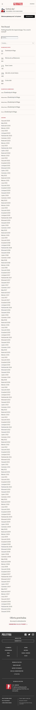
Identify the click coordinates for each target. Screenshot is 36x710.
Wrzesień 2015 (5, 340)
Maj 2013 (4, 410)
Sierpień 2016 (5, 312)
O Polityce (17, 674)
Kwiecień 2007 (5, 591)
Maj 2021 (4, 175)
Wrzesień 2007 (6, 579)
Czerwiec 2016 (5, 317)
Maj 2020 (4, 200)
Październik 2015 (6, 337)
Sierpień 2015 (5, 342)
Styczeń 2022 (5, 160)
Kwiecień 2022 (5, 153)
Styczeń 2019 (5, 240)
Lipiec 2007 (5, 584)
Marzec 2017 (5, 295)
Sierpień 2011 (5, 462)
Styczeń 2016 (5, 330)
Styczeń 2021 (5, 185)
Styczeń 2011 (5, 479)
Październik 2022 (6, 148)
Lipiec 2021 (4, 170)
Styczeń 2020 (5, 210)
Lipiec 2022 (5, 150)
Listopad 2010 (5, 484)
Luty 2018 (4, 268)
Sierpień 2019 (5, 223)
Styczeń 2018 (5, 270)
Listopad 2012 (5, 425)
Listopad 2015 (5, 335)
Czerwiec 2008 (6, 557)
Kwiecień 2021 (5, 178)
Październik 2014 (6, 367)
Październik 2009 (6, 517)
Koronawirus (8, 650)
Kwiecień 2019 (5, 233)
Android (17, 685)
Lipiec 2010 (5, 494)
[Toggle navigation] (2, 3)
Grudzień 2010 (5, 482)
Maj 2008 (4, 559)
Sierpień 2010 (5, 492)
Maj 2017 (4, 290)
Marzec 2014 (5, 385)
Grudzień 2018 (5, 243)
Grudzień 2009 (6, 512)
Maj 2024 (4, 123)
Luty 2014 (4, 387)
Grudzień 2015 (5, 332)
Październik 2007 (6, 577)
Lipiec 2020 (5, 195)
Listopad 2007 (5, 574)
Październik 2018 (6, 248)
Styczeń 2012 (5, 449)
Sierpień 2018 (5, 253)
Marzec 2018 (5, 265)
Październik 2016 (6, 307)
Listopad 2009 (5, 514)
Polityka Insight (6, 700)
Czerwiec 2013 (5, 407)
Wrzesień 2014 (5, 370)
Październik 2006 (6, 606)
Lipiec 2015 (4, 345)
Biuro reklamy (17, 665)
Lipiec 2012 (4, 435)
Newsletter (18, 638)
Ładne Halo (28, 698)
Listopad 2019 (5, 215)
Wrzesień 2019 (5, 220)
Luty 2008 (4, 567)
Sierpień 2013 (5, 402)
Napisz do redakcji (17, 668)
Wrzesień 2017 (5, 280)
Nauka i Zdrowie (26, 653)
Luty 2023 (4, 146)
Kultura (26, 650)
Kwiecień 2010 (5, 502)
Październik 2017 (6, 278)
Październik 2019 (6, 218)
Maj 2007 (4, 589)
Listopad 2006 (5, 604)
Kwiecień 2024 (5, 126)
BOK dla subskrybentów (16, 671)
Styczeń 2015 (5, 360)
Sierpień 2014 (5, 372)
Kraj (8, 653)
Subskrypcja (18, 640)
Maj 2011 (4, 469)
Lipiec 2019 (4, 225)
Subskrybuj (29, 16)
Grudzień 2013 (5, 392)
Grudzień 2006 (6, 601)
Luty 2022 (4, 158)
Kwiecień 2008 (6, 562)
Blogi (25, 655)
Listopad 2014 (5, 365)
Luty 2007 (4, 596)
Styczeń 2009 (5, 539)
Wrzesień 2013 (5, 400)
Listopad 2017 (5, 275)
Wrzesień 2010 (5, 489)
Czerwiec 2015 (5, 347)
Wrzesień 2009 (6, 519)
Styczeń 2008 (5, 569)
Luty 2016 (4, 327)
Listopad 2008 (5, 544)
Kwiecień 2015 (5, 352)
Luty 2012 (4, 447)
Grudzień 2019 (5, 213)
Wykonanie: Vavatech (23, 700)
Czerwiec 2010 (5, 497)
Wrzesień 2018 (5, 250)
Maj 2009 (4, 529)
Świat (8, 655)
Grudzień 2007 (6, 572)
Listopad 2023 (5, 133)
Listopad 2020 (5, 190)
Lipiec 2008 (5, 554)
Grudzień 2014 (5, 362)
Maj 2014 (4, 380)
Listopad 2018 (5, 245)
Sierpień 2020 (5, 193)
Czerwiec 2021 (5, 173)
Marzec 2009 (5, 534)
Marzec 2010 (5, 504)
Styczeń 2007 (5, 599)
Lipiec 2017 (4, 285)
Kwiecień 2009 (6, 532)
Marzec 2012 (5, 444)
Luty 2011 (4, 477)
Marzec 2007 (5, 594)
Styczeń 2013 (5, 420)
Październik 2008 (6, 547)
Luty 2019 (4, 238)
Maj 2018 (4, 260)
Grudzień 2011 (5, 452)
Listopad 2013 (5, 395)
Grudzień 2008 (6, 542)
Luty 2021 (4, 183)
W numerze (8, 647)
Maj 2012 (4, 440)
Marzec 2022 (5, 155)
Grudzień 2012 (5, 422)
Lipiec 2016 (4, 315)
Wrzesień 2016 (5, 310)
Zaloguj (32, 3)
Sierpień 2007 (5, 582)
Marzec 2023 (5, 143)
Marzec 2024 (5, 128)
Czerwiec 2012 (5, 437)
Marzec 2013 (5, 415)
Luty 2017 (4, 297)
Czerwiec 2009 (6, 527)
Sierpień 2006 (5, 611)
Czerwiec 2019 (5, 228)
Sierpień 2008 (5, 552)
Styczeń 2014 (5, 390)
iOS (13, 685)
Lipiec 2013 (4, 405)
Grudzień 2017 (5, 273)
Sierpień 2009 (5, 522)
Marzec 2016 (5, 325)
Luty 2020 (4, 208)
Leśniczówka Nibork (6, 702)
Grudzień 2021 (5, 163)
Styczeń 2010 (5, 509)
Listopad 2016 (5, 305)
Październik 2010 (6, 487)
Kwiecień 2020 (5, 203)
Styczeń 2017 (5, 300)
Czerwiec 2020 (6, 198)
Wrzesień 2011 (5, 459)
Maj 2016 (4, 320)
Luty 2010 (4, 507)
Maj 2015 (4, 350)
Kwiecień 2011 (5, 472)
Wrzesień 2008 (6, 549)
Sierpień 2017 (5, 283)
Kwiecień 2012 (5, 442)
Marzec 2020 (5, 205)
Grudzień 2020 (6, 188)
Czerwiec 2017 (5, 288)
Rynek (26, 647)
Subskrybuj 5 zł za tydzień (17, 624)
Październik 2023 (6, 136)
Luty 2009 (4, 537)
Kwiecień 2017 (5, 293)
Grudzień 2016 (5, 302)
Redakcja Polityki (17, 662)
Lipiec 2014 (4, 375)
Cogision (24, 698)
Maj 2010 (4, 499)
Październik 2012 (6, 427)
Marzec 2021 (5, 180)
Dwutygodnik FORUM (7, 698)
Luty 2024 (4, 131)
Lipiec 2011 (4, 464)
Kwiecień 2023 (5, 141)
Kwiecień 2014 (5, 382)
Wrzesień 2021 (5, 168)
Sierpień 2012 (5, 432)
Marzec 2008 (5, 564)
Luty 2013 (4, 417)
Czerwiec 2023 (6, 138)
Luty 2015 (4, 357)
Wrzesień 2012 (5, 430)
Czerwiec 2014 (5, 377)
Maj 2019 (4, 230)
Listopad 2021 (5, 165)
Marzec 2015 (5, 355)
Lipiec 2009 (5, 524)
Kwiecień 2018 (5, 263)
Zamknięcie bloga (10, 92)
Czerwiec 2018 (5, 258)
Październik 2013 (6, 397)
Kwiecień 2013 (5, 412)
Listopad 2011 (5, 454)
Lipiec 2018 (4, 255)
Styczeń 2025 (5, 121)
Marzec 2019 (5, 235)
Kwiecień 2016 (5, 322)
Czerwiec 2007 (6, 587)
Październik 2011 (6, 457)
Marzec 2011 (5, 474)
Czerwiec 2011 (5, 467)
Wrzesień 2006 (6, 609)
